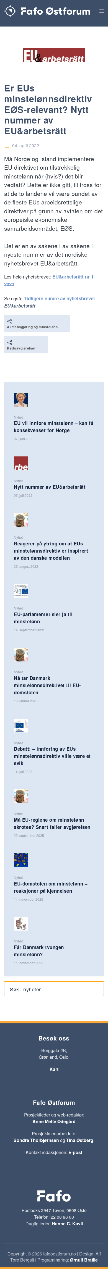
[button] (101, 11)
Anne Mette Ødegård (54, 1121)
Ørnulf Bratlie (84, 1260)
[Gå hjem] (47, 11)
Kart (54, 1069)
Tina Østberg (79, 1140)
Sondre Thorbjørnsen (36, 1140)
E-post (75, 1152)
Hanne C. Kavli (67, 1223)
